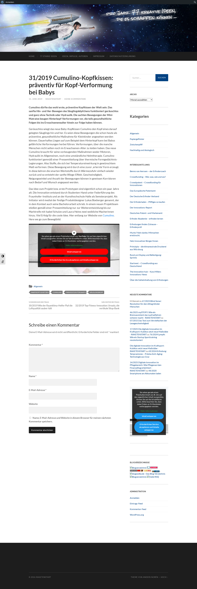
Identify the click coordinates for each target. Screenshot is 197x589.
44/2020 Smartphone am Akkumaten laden (145, 372)
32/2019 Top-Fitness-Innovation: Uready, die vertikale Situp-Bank (97, 305)
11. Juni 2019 (35, 99)
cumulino (57, 292)
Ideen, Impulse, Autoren (75, 56)
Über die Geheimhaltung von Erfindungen (149, 280)
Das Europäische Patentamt (143, 190)
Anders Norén (150, 577)
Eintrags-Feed (136, 503)
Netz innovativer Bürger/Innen (144, 241)
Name (32, 376)
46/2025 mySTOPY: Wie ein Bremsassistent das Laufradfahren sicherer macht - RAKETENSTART (145, 315)
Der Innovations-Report (141, 207)
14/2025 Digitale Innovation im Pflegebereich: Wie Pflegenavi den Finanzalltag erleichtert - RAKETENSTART (145, 366)
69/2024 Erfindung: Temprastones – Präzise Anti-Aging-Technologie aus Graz (148, 354)
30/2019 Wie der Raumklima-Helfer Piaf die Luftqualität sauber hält (51, 305)
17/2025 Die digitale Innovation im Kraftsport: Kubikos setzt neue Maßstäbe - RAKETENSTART (149, 332)
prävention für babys (76, 292)
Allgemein (38, 286)
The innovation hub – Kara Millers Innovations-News (145, 273)
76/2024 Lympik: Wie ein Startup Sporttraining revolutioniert (147, 337)
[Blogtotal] (146, 470)
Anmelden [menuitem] (10, 2)
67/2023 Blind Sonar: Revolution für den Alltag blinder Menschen (145, 304)
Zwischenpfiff (136, 144)
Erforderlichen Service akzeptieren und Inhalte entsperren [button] (74, 260)
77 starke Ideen (48, 56)
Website (33, 403)
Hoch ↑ (164, 577)
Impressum (98, 56)
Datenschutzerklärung (123, 56)
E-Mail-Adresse (37, 390)
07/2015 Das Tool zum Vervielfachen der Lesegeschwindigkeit (148, 322)
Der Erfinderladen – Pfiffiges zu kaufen (147, 202)
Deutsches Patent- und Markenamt (146, 213)
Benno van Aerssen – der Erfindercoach (148, 171)
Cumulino (108, 215)
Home (32, 56)
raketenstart (53, 99)
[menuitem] (2, 2)
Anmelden (134, 498)
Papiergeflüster (137, 139)
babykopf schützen (40, 292)
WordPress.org (137, 514)
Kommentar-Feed (138, 509)
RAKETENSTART (98, 23)
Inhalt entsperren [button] (74, 252)
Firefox (157, 471)
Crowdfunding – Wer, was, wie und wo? (148, 176)
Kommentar (36, 344)
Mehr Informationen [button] (74, 245)
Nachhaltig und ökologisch (142, 150)
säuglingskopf (96, 292)
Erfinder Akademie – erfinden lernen (146, 218)
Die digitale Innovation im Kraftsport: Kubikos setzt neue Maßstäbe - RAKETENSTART (147, 348)
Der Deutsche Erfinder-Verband (144, 196)
